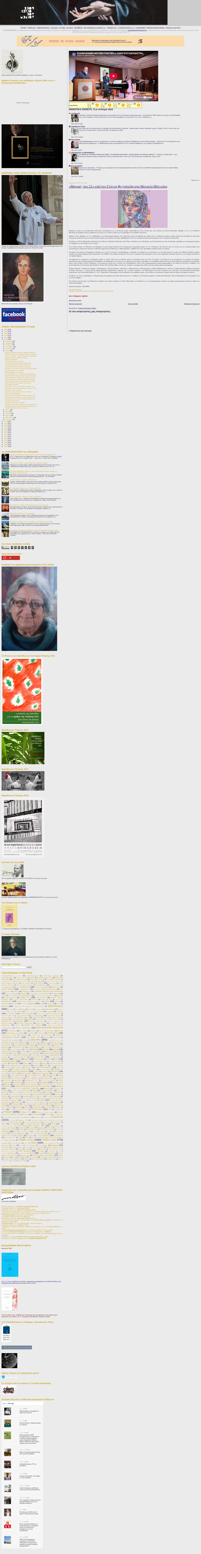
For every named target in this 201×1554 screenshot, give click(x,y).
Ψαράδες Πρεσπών (57, 1157)
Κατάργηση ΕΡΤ (21, 1057)
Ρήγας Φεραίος (47, 1122)
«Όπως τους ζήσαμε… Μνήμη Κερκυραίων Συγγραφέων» (21, 356)
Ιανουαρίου (9, 419)
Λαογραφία (5, 1069)
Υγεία (20, 1149)
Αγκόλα (3, 987)
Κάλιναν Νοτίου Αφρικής (52, 1053)
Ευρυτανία (56, 1037)
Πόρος (61, 1114)
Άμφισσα (46, 993)
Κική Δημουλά (38, 1059)
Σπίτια (23, 1133)
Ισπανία (26, 1049)
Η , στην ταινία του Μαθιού (22, 1230)
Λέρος (19, 1069)
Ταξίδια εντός (49, 1139)
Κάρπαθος (56, 1055)
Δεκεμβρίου (9, 341)
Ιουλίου (7, 350)
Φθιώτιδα (43, 1149)
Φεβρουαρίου (9, 417)
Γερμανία (50, 1011)
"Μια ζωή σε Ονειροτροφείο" (25, 977)
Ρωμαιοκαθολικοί (36, 1124)
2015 (6, 431)
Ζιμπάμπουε (58, 1040)
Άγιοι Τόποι (38, 983)
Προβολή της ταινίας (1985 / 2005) (25, 1237)
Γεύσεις (60, 1011)
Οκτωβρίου (8, 345)
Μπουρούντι (57, 1088)
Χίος (25, 1157)
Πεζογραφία (48, 1107)
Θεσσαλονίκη (55, 1044)
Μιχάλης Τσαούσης (31, 1082)
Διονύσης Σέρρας (7, 1023)
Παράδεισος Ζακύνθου (11, 359)
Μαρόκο (13, 1075)
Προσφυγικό (46, 1117)
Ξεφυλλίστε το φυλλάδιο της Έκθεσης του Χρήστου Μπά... (21, 404)
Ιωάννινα (23, 1051)
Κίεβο (26, 1059)
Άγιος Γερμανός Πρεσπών (25, 985)
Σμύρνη (59, 1129)
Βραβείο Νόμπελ (49, 1009)
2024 (6, 333)
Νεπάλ (59, 1092)
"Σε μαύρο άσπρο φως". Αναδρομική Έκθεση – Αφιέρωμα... (21, 354)
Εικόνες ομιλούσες (22, 1028)
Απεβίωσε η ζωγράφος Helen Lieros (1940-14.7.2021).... (20, 377)
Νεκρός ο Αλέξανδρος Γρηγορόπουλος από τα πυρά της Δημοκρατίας (33, 454)
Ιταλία (56, 1049)
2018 (6, 425)
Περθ (49, 1109)
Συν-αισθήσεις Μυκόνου (11, 384)
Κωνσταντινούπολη (43, 1067)
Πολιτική (25, 1114)
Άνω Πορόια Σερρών (40, 995)
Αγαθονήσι (32, 981)
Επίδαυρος (41, 1033)
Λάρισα (14, 1069)
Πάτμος (18, 1107)
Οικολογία (5, 1098)
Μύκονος (5, 1090)
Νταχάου (58, 1094)
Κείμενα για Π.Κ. (37, 1057)
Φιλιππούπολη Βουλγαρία (8, 1151)
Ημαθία (31, 1042)
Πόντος (55, 1114)
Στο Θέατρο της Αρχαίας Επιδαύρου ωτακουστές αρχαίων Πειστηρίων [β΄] (34, 530)
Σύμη (37, 1135)
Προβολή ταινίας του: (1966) (16, 1208)
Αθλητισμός (56, 987)
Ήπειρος (38, 1042)
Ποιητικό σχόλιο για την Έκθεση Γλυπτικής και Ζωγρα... (20, 379)
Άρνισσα (43, 999)
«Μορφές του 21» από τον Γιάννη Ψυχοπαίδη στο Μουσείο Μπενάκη (118, 186)
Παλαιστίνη (18, 1102)
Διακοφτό (13, 1019)
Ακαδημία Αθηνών (50, 989)
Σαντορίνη (22, 1128)
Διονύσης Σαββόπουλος (54, 1021)
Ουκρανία (41, 1100)
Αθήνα (46, 987)
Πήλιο (55, 1109)
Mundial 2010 (51, 1159)
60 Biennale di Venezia (21, 981)
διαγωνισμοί (36, 1017)
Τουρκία (55, 1145)
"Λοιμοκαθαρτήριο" (7, 977)
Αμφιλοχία (39, 993)
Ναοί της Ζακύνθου (46, 1090)
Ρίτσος (4, 1124)
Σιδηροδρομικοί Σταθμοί (9, 1129)
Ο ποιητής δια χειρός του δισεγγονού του (27, 1231)
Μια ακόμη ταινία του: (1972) (19, 1218)
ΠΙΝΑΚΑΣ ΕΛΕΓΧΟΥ (173, 28)
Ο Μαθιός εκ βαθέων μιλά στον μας (16, 1216)
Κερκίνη (58, 1057)
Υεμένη (35, 1149)
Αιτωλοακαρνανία (38, 989)
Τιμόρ (21, 1145)
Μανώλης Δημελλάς (42, 1073)
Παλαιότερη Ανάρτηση (191, 304)
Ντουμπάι (4, 1096)
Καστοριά (4, 1057)
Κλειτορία (36, 1061)
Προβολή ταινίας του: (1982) (15, 1225)
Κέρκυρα (5, 1059)
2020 (6, 421)
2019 (6, 423)
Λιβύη (55, 1069)
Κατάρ (11, 1057)
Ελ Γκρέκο (23, 1031)
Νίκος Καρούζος (25, 1094)
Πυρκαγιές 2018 (46, 1120)
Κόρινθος (4, 1063)
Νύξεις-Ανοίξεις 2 (37, 1096)
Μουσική (59, 1086)
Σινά (27, 1129)
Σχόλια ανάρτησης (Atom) (87, 308)
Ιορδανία (4, 1049)
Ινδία (40, 1047)
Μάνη (15, 1073)
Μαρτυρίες (21, 1075)
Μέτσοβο (52, 1080)
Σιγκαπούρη (58, 1128)
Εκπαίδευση (12, 1031)
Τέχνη (111, 291)
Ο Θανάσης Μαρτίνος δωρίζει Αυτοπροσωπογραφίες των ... (21, 406)
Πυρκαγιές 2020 (6, 1122)
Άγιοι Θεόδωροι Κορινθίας (10, 983)
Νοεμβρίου (8, 343)
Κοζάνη (44, 1061)
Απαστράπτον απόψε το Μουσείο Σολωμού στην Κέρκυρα (29, 505)
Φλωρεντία (4, 1153)
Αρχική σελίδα (133, 304)
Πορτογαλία (14, 1117)
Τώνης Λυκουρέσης (38, 1147)
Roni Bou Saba (21, 1161)
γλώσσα (25, 1015)
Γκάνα (12, 1015)
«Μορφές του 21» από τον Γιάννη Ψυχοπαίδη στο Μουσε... (21, 368)
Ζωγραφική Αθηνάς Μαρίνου (10, 1042)
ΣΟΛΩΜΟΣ (78, 28)
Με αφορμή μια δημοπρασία (13, 393)
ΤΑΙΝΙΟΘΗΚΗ (140, 28)
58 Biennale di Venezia (7, 981)
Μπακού (18, 1088)
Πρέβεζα (21, 1117)
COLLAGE (54, 28)
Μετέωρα (44, 1080)
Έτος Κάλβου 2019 (33, 1037)
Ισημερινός (13, 1049)
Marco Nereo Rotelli (38, 1159)
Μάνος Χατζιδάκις (26, 1073)
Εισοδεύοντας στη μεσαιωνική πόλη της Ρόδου (18, 392)
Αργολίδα (60, 995)
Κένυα (51, 1057)
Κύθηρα (45, 1065)
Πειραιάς (58, 1107)
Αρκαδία (25, 999)
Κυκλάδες (60, 1065)
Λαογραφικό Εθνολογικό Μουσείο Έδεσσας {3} (18, 363)
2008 (6, 444)
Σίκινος (21, 1129)
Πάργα (32, 1104)
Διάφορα (29, 1019)
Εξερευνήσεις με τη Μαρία (15, 1033)
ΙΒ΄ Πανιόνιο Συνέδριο (18, 1047)
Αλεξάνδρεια (26, 991)
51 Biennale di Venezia (20, 979)
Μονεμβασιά (17, 1084)
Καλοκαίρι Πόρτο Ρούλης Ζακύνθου (15, 402)
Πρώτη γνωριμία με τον (20, 1206)
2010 (6, 440)
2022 (6, 337)
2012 (6, 437)
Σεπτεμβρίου (9, 347)
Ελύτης (60, 1031)
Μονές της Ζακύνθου (30, 1084)
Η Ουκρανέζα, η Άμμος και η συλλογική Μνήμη (25, 488)
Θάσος (16, 1044)
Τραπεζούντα (6, 1147)
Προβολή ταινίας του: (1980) (19, 1210)
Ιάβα (55, 1045)
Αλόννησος (9, 993)
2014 (6, 433)
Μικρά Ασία (17, 1082)
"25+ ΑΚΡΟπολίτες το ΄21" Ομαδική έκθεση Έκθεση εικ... (20, 374)
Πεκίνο (4, 1109)
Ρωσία (54, 1124)
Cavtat (19, 1159)
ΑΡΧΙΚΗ (23, 28)
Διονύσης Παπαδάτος (36, 1021)
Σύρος (27, 1137)
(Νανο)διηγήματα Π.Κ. (44, 977)
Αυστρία (14, 1003)
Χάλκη (61, 1155)
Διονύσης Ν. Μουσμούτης (12, 1021)
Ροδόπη (12, 1124)
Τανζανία (39, 1137)
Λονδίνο (36, 1071)
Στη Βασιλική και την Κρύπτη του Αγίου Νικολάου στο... (20, 397)
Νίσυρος (35, 1094)
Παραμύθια (25, 1104)
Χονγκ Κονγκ (33, 1157)
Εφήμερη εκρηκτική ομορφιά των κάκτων (16, 358)
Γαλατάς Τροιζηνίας (30, 1011)
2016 (6, 429)
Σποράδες (31, 1133)
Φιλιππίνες (58, 1149)
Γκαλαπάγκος (5, 1015)
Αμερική (23, 993)
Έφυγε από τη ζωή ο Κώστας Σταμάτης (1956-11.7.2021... (21, 388)
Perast (13, 1161)
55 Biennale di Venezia (37, 979)
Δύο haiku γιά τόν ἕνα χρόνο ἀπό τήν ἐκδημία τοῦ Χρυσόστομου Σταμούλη (104, 128)
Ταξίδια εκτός (26, 1139)
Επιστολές (23, 1035)
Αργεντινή (51, 995)
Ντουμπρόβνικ (15, 1096)
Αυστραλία (5, 1003)
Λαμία (59, 1067)
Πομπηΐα (48, 1114)
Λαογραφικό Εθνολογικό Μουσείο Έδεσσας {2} (18, 365)
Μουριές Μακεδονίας (58, 1084)
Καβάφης (39, 1051)
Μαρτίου (8, 415)
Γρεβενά (40, 1015)
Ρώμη (46, 1124)
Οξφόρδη (41, 1098)
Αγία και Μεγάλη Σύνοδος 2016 (53, 981)
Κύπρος (28, 1067)
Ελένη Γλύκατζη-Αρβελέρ (47, 1031)
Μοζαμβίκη (43, 1082)
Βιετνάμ (10, 1009)
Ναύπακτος (60, 1090)
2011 (5, 439)
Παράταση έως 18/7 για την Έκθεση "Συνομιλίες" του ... (20, 386)
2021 (6, 339)
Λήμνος (42, 1069)
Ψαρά (47, 1157)
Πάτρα (27, 1107)
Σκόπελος (34, 1129)
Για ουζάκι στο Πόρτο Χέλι (12, 401)
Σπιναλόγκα (14, 1133)
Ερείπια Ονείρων (46, 1035)
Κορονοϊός (14, 1063)
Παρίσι (38, 1104)
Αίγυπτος (27, 989)
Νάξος (34, 1090)
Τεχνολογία (47, 1143)
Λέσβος (26, 1069)
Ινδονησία (46, 1047)
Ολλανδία (25, 1098)
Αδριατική (26, 987)
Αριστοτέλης (16, 999)
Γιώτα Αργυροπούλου (54, 1013)
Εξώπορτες (30, 1033)
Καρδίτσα (48, 1055)
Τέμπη (19, 1143)
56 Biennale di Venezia (54, 979)
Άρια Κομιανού (41, 997)
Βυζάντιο (11, 1011)
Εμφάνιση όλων (195, 180)
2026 (6, 329)
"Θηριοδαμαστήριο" (32, 976)
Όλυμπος (33, 1098)
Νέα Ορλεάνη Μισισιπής (28, 1092)
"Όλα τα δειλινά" (47, 1230)
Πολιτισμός (36, 1114)
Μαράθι (54, 1073)
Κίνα (56, 1059)
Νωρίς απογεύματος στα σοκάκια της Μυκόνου (18, 383)
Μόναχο (7, 1084)
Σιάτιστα (49, 1128)
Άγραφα (10, 987)
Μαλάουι (4, 1073)
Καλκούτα (4, 1055)
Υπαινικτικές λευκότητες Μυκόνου (14, 361)
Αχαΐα (42, 1003)
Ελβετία (33, 1031)
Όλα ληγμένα (16, 1098)
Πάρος (44, 1104)
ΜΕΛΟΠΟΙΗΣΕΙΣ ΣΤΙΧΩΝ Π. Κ (94, 28)
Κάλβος (37, 1053)
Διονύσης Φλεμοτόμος (24, 1023)
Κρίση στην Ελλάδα (56, 1063)
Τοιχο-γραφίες (42, 1145)
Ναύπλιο (6, 1092)
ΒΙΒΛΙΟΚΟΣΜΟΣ (43, 28)
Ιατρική (5, 1047)
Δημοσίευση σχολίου (75, 300)
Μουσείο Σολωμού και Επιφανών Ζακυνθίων (33, 1086)
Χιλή (19, 1157)
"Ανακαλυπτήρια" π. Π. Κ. (11, 976)
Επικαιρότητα (53, 1033)
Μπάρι (47, 1088)
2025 (6, 331)
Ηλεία (24, 1042)
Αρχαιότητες (6, 1001)
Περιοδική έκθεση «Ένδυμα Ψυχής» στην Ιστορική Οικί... (20, 376)
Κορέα (50, 1061)
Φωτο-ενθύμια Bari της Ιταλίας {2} (14, 370)
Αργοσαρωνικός (10, 997)
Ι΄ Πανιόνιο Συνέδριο (27, 1046)
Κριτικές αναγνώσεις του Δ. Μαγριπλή (17, 1065)
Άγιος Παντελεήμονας (55, 985)
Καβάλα (31, 1051)
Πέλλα (11, 1109)
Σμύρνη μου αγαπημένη (87, 168)
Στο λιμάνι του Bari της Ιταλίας (13, 390)
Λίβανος (48, 1069)
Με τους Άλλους (56, 1077)
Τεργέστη (26, 1143)
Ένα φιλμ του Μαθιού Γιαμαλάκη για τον (24, 1238)
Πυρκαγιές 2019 (57, 1120)
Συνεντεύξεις (59, 1135)
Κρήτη (44, 1063)
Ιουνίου (7, 410)
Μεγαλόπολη (29, 1078)
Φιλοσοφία (40, 1151)
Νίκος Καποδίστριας (14, 1094)
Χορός (42, 1157)
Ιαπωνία (61, 1045)
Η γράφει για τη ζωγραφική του (19, 1215)
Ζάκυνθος (35, 1039)
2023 (6, 335)
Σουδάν (35, 1131)
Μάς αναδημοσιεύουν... (34, 1075)
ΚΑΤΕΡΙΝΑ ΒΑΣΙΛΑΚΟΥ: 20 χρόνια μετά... (16, 408)
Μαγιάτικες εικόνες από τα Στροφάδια (22, 513)
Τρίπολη (27, 1147)
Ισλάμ (20, 1049)
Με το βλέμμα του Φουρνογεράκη (38, 1077)
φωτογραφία (25, 1155)
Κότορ (26, 1063)
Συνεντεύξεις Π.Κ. (10, 1137)
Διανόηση (21, 1019)
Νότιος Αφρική (44, 1094)
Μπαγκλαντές (10, 1088)
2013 (6, 435)
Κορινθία (58, 1061)
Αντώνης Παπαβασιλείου (23, 995)
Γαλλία (40, 1011)
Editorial (26, 1159)
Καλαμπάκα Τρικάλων (26, 1053)
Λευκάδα (33, 1069)
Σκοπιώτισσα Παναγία (47, 1129)
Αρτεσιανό (58, 999)
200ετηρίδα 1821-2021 (97, 291)
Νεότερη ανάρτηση (75, 304)
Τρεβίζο (14, 1147)
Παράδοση (5, 1104)
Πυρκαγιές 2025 (29, 1122)
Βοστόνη (30, 1009)
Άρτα (50, 999)
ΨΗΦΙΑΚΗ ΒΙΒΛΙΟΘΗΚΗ (155, 28)
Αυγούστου (8, 349)
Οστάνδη (24, 1100)
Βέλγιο (59, 1003)
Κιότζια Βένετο (25, 1061)
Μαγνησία (44, 1071)
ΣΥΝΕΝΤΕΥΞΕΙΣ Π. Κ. (126, 28)
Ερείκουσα (34, 1035)
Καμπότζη (41, 1055)
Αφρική (32, 1004)
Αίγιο (20, 989)
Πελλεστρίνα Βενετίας (21, 1109)
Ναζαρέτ (27, 1090)
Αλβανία (15, 991)
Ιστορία (45, 1049)
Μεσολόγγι (7, 1080)
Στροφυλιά (30, 1135)
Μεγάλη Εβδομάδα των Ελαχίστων (12, 1079)
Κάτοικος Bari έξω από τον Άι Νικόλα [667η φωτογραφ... (20, 381)
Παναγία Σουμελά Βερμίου (33, 1102)
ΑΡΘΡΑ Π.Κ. (32, 28)
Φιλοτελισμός (51, 1151)
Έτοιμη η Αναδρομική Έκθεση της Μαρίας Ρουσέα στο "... (21, 352)
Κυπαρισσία (18, 1067)
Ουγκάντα (31, 1100)
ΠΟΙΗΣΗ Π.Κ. (112, 28)
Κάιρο (58, 1051)
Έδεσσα (17, 1025)
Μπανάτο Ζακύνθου (31, 1089)
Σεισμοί (31, 1128)
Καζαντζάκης (49, 1051)
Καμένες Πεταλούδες (22, 1055)
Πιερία (61, 1109)
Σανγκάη (12, 1128)
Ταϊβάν (33, 1137)
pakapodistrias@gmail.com (137, 30)
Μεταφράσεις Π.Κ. (32, 1080)
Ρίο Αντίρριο (57, 1122)
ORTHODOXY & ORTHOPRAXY (83, 153)
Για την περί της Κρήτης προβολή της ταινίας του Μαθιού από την (24, 1233)
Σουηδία (41, 1131)
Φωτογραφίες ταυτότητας (43, 1155)
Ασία (47, 1001)
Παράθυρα (16, 1104)
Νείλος (47, 1092)
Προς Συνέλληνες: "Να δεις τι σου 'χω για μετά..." (26, 496)
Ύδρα (27, 1149)
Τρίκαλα (21, 1147)
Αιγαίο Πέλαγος (8, 989)
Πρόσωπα (57, 1117)
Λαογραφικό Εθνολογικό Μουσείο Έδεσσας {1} (18, 367)
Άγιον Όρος (52, 983)
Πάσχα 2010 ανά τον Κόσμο (19, 1105)
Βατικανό (50, 1003)
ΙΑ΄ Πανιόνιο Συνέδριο (45, 1046)
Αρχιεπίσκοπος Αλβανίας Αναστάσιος (29, 1001)
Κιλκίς (49, 1059)
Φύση (31, 1153)
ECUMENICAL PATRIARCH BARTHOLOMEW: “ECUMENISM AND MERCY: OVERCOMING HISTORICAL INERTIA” (117, 154)
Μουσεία (107, 291)
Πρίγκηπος (37, 1117)
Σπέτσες (4, 1133)
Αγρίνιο (18, 987)
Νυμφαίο (26, 1096)
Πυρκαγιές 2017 (35, 1120)
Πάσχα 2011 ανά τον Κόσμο (41, 1105)
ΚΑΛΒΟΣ (69, 28)
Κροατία (36, 1065)
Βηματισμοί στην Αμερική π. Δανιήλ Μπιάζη (29, 1006)
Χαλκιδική (7, 1157)
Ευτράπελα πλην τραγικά (10, 1040)
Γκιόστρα (18, 1015)
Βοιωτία (17, 1009)
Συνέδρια (45, 1136)
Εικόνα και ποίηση (32, 1025)
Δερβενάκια (4, 1017)
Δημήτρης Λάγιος (22, 1017)
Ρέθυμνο (38, 1122)
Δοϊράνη (52, 1023)
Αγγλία (40, 981)
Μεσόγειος (60, 1079)
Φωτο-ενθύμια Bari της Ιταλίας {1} (14, 372)
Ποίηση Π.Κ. (26, 1112)
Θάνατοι (47, 1042)
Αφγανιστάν (24, 1003)
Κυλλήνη (8, 1067)
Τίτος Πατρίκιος (30, 1145)
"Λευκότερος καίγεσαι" (51, 976)
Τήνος (14, 1145)
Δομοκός (58, 1023)
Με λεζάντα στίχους (18, 1077)
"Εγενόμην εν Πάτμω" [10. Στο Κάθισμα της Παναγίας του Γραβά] (31, 522)
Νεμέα (53, 1092)
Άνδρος (4, 995)
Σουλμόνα (50, 1131)
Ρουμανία (26, 1124)
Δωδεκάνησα (6, 1025)
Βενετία (5, 1006)
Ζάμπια (50, 1040)
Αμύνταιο (32, 993)
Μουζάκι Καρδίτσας (45, 1084)
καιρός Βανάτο (73, 105)
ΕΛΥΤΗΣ (62, 28)
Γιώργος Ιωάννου (41, 1013)
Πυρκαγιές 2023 (17, 1122)
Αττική (57, 1001)
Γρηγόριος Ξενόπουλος (54, 1015)
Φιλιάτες (51, 1149)
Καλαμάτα (14, 1053)
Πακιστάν (52, 1100)
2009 (6, 442)
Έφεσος (25, 1040)
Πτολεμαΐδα (12, 1120)
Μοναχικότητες (58, 1082)
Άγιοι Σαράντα (25, 983)
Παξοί (44, 1102)
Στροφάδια (19, 1135)
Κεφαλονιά (17, 1059)
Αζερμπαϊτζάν (38, 987)
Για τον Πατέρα (11, 1013)
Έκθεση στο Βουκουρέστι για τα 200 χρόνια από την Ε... (20, 395)
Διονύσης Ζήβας (56, 1019)
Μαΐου (7, 412)
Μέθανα (36, 1078)
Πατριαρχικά (37, 1107)
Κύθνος (52, 1065)
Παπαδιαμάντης (54, 1102)
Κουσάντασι (35, 1063)
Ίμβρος (34, 1047)
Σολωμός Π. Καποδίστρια (22, 1131)
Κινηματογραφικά (8, 1061)
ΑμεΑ (16, 993)
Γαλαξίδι (19, 1011)
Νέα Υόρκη (39, 1092)
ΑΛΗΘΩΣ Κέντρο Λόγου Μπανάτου (48, 991)
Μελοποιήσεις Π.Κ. (47, 1079)
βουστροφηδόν (76, 166)
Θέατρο (23, 1044)
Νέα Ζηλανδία (16, 1092)
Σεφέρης (41, 1128)
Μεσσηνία (18, 1080)
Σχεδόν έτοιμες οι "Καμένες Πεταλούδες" (23, 480)
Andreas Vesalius (9, 1159)
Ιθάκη (29, 1047)
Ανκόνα (11, 995)
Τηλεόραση (5, 1145)
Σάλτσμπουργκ (55, 1126)
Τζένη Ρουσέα (56, 1143)
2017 (6, 427)
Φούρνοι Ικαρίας (23, 1153)
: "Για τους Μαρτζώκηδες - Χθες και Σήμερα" (22, 1223)
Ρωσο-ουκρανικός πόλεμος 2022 (31, 1126)
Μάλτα (10, 1073)
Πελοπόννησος (37, 1109)
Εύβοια (46, 1037)
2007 (6, 446)
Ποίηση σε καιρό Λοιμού (45, 1112)
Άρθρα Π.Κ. (25, 997)
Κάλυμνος (11, 1055)
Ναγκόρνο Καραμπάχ (16, 1090)
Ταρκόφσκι (5, 1143)
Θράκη (16, 1045)
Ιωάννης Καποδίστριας (9, 1051)
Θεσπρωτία (33, 1044)
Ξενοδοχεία (55, 1096)
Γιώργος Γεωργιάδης (26, 1013)
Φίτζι (59, 1151)
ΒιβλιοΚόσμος (55, 1006)
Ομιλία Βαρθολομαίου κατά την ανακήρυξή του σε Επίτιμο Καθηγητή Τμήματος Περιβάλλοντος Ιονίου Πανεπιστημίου (117, 141)
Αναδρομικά (56, 993)
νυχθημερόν (75, 113)
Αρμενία (34, 999)
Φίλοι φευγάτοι (25, 1151)
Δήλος (12, 1017)
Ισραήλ (34, 1049)
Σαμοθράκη (4, 1128)
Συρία (20, 1137)
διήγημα (46, 1019)
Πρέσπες (28, 1117)
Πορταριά (6, 1117)
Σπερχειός (58, 1131)
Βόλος (23, 1009)
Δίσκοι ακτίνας (41, 1023)
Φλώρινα (12, 1153)
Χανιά (14, 1157)
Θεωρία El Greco (7, 1046)
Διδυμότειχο (39, 1019)
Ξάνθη (48, 1096)
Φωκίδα (41, 1153)
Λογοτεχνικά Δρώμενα (20, 1071)
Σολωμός (5, 1132)
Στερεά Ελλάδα (42, 1133)
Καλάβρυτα (5, 1053)
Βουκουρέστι (38, 1009)
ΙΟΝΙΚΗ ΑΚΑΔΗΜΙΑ (56, 1047)
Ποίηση (8, 1111)
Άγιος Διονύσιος (40, 985)
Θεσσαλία (43, 1044)
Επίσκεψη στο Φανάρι (9, 1035)
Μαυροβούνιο (50, 1075)
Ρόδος (18, 1124)
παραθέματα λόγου (78, 126)
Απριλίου (8, 413)
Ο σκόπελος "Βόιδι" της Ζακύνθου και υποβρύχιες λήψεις (29, 463)
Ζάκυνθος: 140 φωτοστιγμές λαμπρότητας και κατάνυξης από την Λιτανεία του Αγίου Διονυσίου (110, 115)
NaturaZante (75, 139)
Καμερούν (33, 1055)
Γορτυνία (33, 1015)
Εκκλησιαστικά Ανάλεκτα (49, 1027)
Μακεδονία (54, 1071)
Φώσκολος (51, 1153)
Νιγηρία (4, 1094)
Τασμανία (13, 1143)
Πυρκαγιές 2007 (23, 1120)
